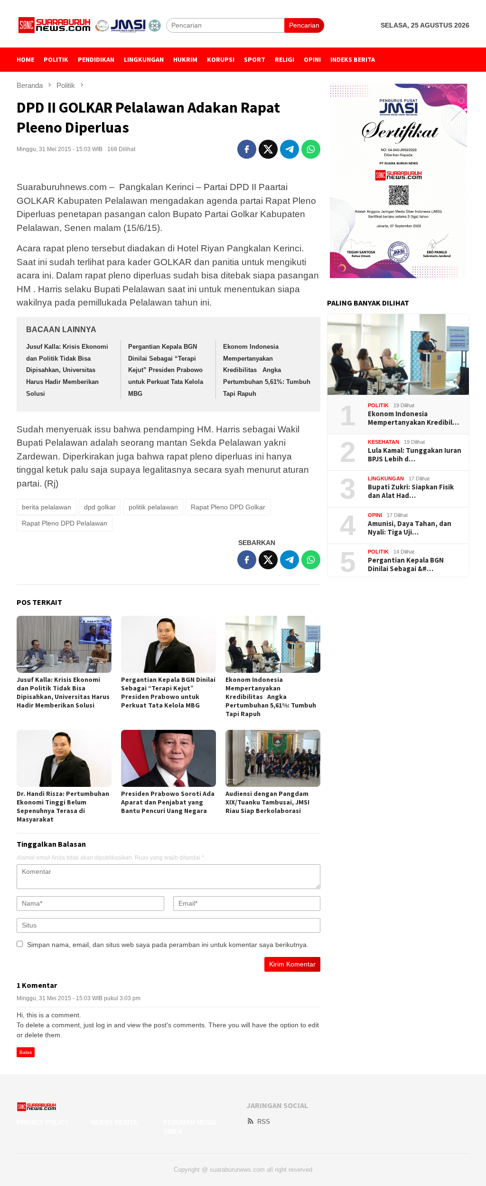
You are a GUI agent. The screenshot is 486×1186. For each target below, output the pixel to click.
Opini (375, 515)
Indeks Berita (113, 1122)
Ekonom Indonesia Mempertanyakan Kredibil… (413, 418)
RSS (263, 1121)
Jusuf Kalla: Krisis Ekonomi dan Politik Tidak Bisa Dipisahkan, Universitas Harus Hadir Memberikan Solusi (67, 370)
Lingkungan (386, 478)
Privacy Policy (43, 1122)
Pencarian (304, 25)
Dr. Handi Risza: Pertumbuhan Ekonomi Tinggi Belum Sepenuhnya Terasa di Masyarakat (63, 806)
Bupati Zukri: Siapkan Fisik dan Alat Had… (411, 491)
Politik (378, 405)
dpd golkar (100, 507)
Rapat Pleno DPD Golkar (228, 507)
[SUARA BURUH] (91, 25)
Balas (25, 1052)
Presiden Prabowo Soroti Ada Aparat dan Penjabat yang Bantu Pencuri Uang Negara (168, 802)
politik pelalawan (153, 507)
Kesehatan (383, 442)
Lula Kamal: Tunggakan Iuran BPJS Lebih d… (414, 454)
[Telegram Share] (289, 149)
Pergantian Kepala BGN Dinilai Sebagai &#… (406, 564)
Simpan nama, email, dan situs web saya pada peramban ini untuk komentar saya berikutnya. (167, 944)
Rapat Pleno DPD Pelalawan (64, 523)
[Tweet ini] (268, 149)
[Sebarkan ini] (246, 149)
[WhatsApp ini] (310, 149)
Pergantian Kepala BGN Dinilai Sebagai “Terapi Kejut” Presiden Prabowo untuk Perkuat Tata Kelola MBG (165, 370)
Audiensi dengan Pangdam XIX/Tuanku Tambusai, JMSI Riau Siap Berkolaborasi (267, 802)
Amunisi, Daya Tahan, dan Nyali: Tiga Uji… (409, 527)
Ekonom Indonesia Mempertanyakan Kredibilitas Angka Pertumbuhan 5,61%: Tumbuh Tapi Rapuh (266, 370)
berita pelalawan (46, 507)
